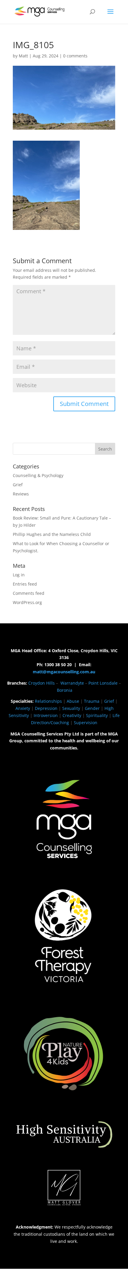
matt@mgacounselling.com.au (64, 672)
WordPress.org (27, 602)
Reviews (21, 494)
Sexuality (71, 708)
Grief (18, 484)
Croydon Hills (41, 683)
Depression (46, 708)
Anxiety (22, 708)
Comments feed (28, 593)
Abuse (73, 701)
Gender (92, 708)
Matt (23, 56)
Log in (19, 575)
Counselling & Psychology (38, 475)
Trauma (91, 701)
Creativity (72, 715)
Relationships (48, 701)
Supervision (85, 722)
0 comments (75, 56)
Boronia (64, 690)
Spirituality (97, 715)
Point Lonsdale (103, 683)
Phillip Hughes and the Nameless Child (52, 534)
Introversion (46, 715)
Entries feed (25, 584)
